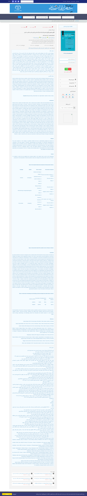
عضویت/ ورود (73, 1)
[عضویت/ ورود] (15, 1)
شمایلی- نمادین (44, 48)
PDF (69, 69)
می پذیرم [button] (7, 494)
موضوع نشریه (32, 15)
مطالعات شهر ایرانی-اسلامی (68, 26)
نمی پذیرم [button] (14, 494)
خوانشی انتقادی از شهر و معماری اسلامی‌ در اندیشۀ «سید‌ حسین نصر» (20, 473)
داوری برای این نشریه (71, 62)
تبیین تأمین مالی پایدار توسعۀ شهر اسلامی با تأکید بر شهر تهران (21, 478)
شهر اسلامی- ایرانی (39, 48)
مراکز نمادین (34, 48)
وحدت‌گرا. (30, 48)
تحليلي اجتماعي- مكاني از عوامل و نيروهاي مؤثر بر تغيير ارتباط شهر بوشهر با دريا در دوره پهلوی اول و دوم (16, 483)
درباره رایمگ (68, 1)
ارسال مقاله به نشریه (71, 59)
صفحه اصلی (77, 20)
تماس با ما (64, 1)
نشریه (47, 15)
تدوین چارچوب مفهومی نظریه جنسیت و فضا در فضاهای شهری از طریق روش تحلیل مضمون (40, 473)
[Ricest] (13, 1)
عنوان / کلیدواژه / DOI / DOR (69, 15)
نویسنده (59, 15)
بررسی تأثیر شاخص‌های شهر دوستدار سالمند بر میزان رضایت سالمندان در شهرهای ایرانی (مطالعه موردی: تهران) (36, 478)
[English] (9, 1)
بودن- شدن (49, 48)
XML (66, 69)
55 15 (67, 53)
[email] (18, 1)
